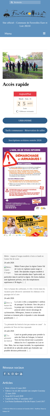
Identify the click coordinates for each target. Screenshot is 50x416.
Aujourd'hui (25, 94)
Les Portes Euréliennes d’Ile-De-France (20, 402)
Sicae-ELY (9, 396)
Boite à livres (10, 388)
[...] (24, 282)
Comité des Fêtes (11, 399)
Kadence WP (6, 411)
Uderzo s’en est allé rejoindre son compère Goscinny (25, 391)
